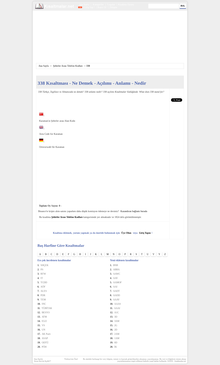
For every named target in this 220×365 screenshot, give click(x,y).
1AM (116, 338)
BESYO (46, 312)
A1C (116, 312)
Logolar (111, 4)
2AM (116, 334)
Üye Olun (126, 233)
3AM (116, 321)
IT (42, 278)
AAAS (117, 304)
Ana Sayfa (84, 4)
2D (115, 329)
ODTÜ (45, 342)
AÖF (43, 286)
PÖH (44, 347)
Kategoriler (98, 4)
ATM (44, 317)
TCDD (44, 282)
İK (115, 347)
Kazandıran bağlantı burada (133, 211)
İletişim (113, 7)
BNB (115, 265)
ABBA (116, 269)
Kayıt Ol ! (103, 7)
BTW (43, 274)
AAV (115, 278)
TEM (43, 299)
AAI (115, 286)
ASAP (45, 338)
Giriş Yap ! (89, 7)
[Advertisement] (110, 39)
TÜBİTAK (47, 308)
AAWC (116, 274)
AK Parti (46, 334)
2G (115, 325)
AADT (116, 291)
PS (42, 269)
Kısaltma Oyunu (126, 4)
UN (43, 329)
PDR (43, 295)
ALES (44, 291)
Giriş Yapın (145, 233)
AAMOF (117, 282)
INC (44, 304)
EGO (44, 321)
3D (115, 317)
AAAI (117, 308)
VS (43, 325)
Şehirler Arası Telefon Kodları (68, 66)
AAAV (116, 299)
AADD (116, 295)
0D (115, 342)
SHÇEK (44, 265)
